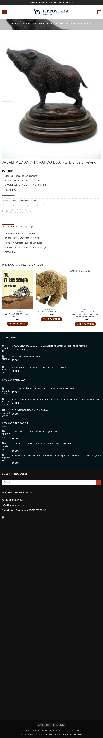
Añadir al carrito (17, 324)
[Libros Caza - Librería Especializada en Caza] (51, 12)
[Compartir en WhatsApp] (4, 211)
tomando (47, 205)
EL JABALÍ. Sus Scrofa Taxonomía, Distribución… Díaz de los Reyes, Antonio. (85, 314)
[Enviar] (98, 482)
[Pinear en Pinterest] (24, 211)
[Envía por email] (19, 211)
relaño (40, 205)
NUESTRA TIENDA (28, 730)
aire (11, 205)
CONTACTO (77, 730)
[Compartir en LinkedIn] (28, 211)
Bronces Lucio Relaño (75, 23)
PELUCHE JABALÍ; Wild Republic (51, 312)
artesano (17, 205)
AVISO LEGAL (65, 730)
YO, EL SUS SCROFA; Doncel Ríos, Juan (17, 315)
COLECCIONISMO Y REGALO (40, 23)
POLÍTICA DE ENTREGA (48, 730)
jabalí (30, 205)
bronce (24, 205)
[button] (4, 12)
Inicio (16, 23)
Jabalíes (33, 201)
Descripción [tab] (8, 227)
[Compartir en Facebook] (9, 211)
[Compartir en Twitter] (14, 211)
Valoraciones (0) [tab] (24, 227)
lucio (35, 205)
